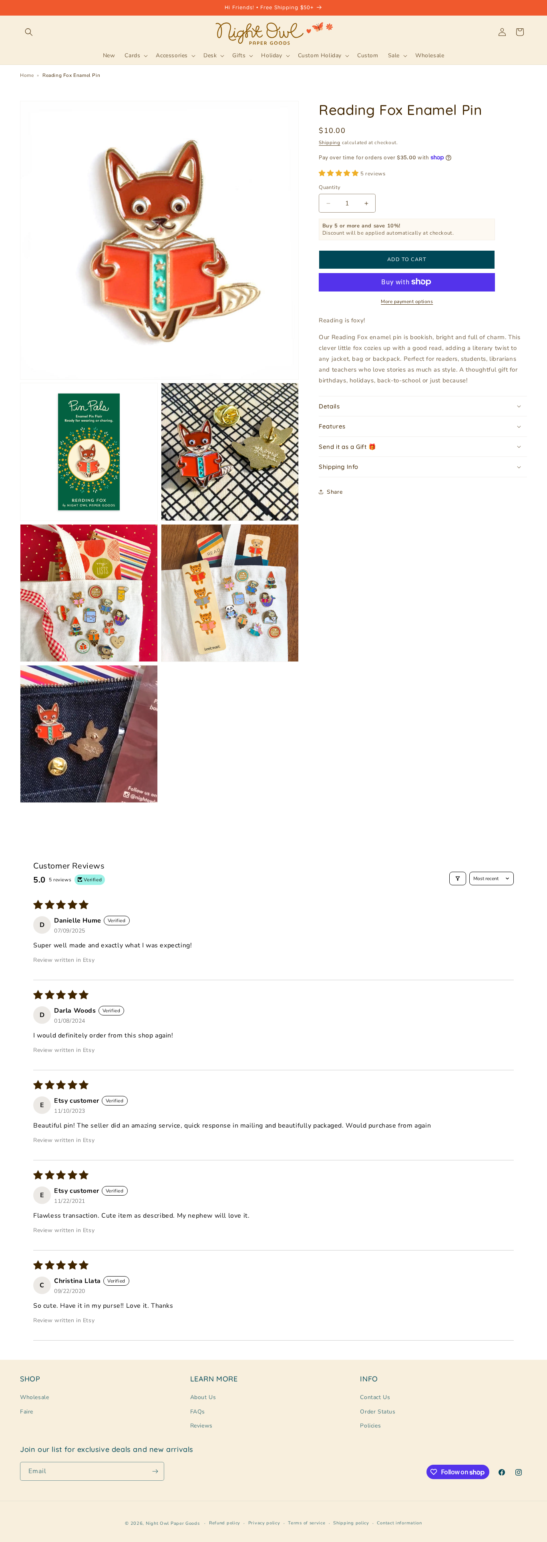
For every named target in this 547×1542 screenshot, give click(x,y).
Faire (26, 1411)
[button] (29, 32)
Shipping (329, 142)
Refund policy (224, 1523)
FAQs (197, 1411)
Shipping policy (351, 1523)
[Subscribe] (155, 1471)
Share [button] (334, 492)
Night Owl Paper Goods (173, 1523)
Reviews (201, 1425)
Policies (370, 1425)
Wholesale (34, 1397)
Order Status (377, 1411)
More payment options (407, 301)
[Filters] (457, 878)
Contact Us (375, 1397)
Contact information (399, 1523)
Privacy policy (264, 1523)
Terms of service (306, 1523)
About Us (203, 1397)
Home (27, 75)
